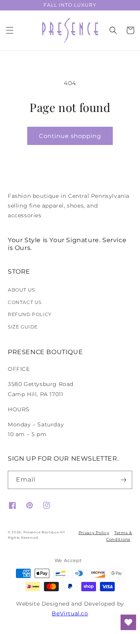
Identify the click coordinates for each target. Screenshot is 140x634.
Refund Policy (30, 314)
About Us (21, 290)
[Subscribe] (123, 480)
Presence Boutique (41, 532)
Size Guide (23, 327)
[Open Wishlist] (128, 622)
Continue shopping (70, 136)
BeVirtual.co (70, 613)
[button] (9, 30)
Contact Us (25, 302)
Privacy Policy (94, 532)
